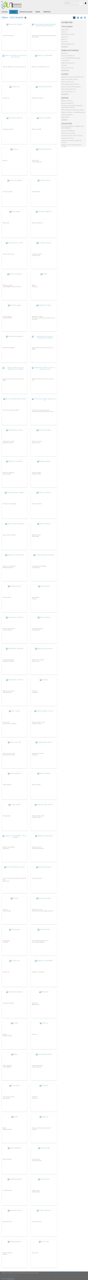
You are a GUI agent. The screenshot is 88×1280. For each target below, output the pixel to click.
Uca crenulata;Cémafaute (38, 942)
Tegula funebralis (36, 784)
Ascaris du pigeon (7, 316)
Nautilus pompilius (7, 1129)
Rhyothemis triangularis (9, 347)
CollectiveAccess (10, 1278)
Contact (4, 1275)
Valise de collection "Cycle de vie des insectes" (14, 66)
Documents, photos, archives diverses (72, 135)
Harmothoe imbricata (8, 129)
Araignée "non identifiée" (38, 972)
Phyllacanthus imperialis (8, 661)
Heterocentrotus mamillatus (9, 723)
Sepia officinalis (6, 1098)
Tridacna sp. (35, 286)
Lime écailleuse (36, 597)
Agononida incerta (7, 1221)
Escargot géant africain (37, 753)
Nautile (4, 1128)
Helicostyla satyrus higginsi (9, 503)
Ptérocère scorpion (37, 441)
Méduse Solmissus (7, 1252)
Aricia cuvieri (35, 1252)
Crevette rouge (36, 1159)
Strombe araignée (36, 472)
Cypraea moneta (36, 255)
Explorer (13, 12)
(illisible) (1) (64, 53)
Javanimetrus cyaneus (8, 442)
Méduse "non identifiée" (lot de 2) (40, 66)
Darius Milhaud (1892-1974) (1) (70, 84)
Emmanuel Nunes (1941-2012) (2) (70, 86)
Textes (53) (64, 41)
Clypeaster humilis (36, 817)
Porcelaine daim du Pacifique (39, 566)
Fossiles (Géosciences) (67, 138)
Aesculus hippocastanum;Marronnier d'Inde (42, 411)
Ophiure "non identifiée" (9, 847)
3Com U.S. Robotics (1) (67, 55)
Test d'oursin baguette (8, 659)
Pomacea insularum (37, 503)
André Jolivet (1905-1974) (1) (69, 79)
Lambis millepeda (7, 474)
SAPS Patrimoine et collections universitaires (66, 1273)
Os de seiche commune (9, 1096)
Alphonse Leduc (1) (66, 100)
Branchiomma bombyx (37, 98)
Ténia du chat (35, 160)
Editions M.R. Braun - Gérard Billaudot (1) (73, 112)
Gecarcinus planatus (37, 878)
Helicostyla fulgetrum (37, 222)
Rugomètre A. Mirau (37, 316)
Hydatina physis (36, 191)
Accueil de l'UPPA (46, 1273)
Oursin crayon (6, 722)
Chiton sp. (34, 1034)
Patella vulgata (35, 536)
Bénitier (34, 285)
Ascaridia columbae (7, 317)
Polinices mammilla (36, 129)
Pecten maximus (36, 630)
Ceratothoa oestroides (8, 1003)
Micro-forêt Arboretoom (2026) (11, 410)
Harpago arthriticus (36, 474)
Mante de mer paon (37, 909)
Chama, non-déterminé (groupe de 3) (41, 1128)
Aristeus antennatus (37, 1160)
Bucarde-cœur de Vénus (9, 628)
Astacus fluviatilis (7, 910)
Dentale (5, 1034)
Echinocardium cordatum (9, 754)
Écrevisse (5, 909)
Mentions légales (13, 1275)
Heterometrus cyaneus (8, 441)
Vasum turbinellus (7, 1159)
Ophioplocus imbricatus (37, 848)
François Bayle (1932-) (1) (68, 89)
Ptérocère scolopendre (8, 472)
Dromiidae (5, 942)
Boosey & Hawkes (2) (67, 103)
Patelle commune (36, 535)
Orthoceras (34, 1098)
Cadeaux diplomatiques (68, 130)
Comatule (34, 691)
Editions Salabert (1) (67, 114)
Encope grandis (6, 815)
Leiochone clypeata (7, 191)
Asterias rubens (35, 661)
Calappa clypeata (36, 1191)
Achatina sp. (35, 754)
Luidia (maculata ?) (7, 692)
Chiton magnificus (7, 1067)
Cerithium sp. (6, 98)
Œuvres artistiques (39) (67, 44)
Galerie (38, 12)
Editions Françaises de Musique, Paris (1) (72, 110)
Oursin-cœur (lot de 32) (9, 753)
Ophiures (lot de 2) (37, 847)
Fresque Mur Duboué (8, 35)
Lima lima (34, 598)
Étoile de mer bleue (8, 285)
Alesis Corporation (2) (67, 67)
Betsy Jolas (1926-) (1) (67, 81)
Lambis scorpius (36, 442)
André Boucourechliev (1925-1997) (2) (72, 77)
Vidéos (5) (64, 32)
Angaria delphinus (7, 784)
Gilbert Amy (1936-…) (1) (68, 91)
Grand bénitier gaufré (37, 1065)
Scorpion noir (6, 972)
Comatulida (35, 692)
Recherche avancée (26, 12)
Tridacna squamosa (36, 1067)
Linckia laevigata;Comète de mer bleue (12, 286)
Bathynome (35, 1003)
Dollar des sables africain (38, 815)
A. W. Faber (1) (65, 60)
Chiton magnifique (7, 1065)
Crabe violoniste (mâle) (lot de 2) (40, 940)
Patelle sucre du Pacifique (9, 566)
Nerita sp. (5, 160)
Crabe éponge (6, 940)
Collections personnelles (68, 133)
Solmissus (5, 1254)
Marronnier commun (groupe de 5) (41, 410)
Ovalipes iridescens (37, 1221)
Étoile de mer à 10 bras (8, 691)
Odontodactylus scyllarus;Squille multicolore (42, 910)
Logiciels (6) (64, 36)
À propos (5, 12)
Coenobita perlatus (7, 1190)
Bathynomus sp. (36, 1004)
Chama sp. (34, 1129)
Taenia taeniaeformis (37, 161)
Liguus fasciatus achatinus (9, 535)
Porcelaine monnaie (37, 254)
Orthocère (34, 1096)
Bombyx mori (6, 881)
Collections (47, 12)
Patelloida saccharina (8, 567)
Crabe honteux (35, 1190)
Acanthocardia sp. (7, 597)
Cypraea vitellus (35, 567)
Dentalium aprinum (7, 1035)
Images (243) (64, 29)
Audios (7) (64, 39)
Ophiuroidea (6, 848)
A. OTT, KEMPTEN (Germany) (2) (70, 58)
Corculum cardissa (7, 630)
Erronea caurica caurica (8, 254)
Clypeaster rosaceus (37, 723)
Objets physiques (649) (67, 34)
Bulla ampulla (6, 222)
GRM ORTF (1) (65, 117)
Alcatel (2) (64, 65)
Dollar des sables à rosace (38, 722)
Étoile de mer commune (38, 659)
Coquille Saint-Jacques (37, 628)
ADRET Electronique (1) (68, 63)
